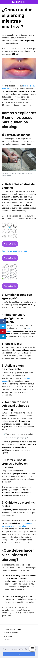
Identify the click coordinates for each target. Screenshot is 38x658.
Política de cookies (11, 632)
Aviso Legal (8, 636)
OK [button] (19, 654)
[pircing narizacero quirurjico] (14, 251)
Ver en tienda (10, 244)
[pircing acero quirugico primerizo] (9, 237)
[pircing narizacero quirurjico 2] (9, 279)
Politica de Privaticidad (12, 629)
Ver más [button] (23, 649)
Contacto (7, 639)
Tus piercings (18, 2)
